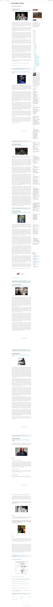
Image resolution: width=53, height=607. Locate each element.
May (34, 51)
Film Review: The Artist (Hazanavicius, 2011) (20, 286)
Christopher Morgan (25, 281)
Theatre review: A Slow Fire (36, 256)
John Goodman (20, 350)
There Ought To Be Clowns (36, 261)
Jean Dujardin (17, 350)
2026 (34, 31)
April (34, 52)
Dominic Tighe (28, 281)
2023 (34, 34)
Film (15, 556)
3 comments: (23, 349)
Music (16, 556)
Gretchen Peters (15, 141)
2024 (34, 33)
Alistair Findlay (15, 281)
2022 (34, 35)
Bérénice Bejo (15, 350)
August (35, 48)
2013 (34, 43)
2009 (34, 69)
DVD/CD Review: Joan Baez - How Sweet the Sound (37, 63)
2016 (34, 40)
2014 (34, 42)
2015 (34, 41)
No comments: (23, 68)
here (12, 499)
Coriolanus (17, 208)
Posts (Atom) (16, 599)
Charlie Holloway (21, 281)
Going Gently (35, 253)
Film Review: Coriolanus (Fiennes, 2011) (19, 145)
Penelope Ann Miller (28, 350)
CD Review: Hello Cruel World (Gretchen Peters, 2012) (37, 57)
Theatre (18, 556)
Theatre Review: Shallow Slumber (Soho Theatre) (21, 10)
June (34, 50)
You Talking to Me (24, 581)
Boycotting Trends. (17, 3)
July (34, 49)
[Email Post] (25, 68)
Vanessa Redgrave (28, 208)
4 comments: (23, 593)
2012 (14, 556)
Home (21, 596)
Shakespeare (25, 208)
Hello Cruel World (18, 141)
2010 (34, 68)
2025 (34, 32)
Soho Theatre (25, 63)
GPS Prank (35, 264)
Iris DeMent (17, 540)
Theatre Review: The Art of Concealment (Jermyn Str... (37, 60)
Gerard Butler (19, 208)
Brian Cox (14, 208)
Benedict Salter (17, 281)
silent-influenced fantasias (22, 297)
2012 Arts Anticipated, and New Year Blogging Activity (37, 64)
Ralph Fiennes (22, 208)
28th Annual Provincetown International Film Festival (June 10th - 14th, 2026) (36, 259)
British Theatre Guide (17, 65)
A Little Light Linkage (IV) (16, 559)
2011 (34, 67)
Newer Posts (13, 596)
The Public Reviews (17, 277)
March (34, 53)
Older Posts (29, 596)
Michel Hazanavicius (24, 350)
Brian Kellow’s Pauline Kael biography (25, 579)
